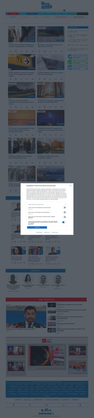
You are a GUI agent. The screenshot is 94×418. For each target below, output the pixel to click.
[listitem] (47, 204)
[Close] (71, 186)
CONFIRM (37, 227)
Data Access (47, 232)
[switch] (64, 207)
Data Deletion (39, 232)
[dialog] (47, 209)
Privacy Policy (55, 232)
